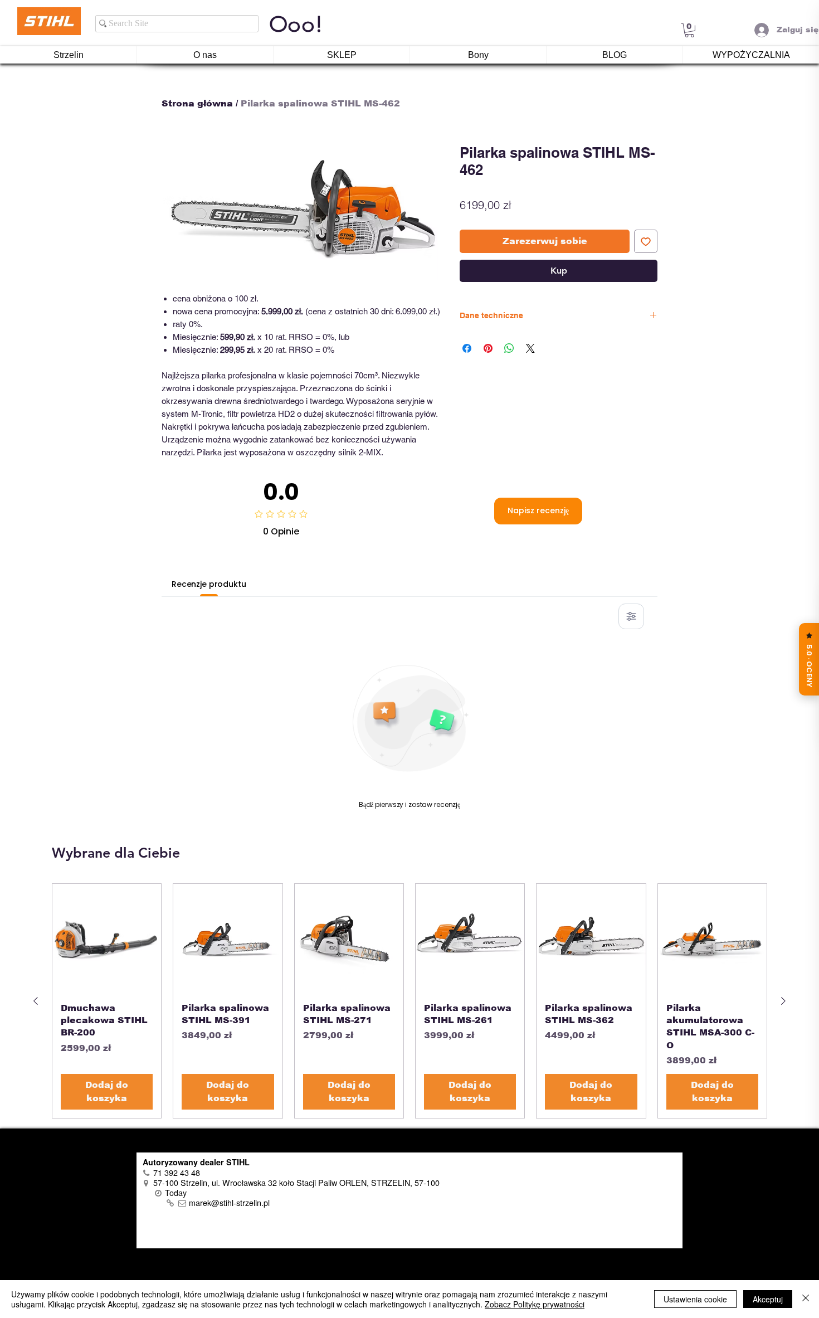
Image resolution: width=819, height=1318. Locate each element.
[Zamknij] (805, 1299)
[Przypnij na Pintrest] (488, 348)
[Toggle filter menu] (631, 616)
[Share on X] (530, 348)
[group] (409, 1001)
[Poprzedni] (35, 1001)
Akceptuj (768, 1299)
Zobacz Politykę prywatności (534, 1304)
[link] (689, 30)
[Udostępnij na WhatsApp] (509, 348)
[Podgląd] (106, 938)
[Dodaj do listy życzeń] (645, 241)
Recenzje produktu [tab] (209, 584)
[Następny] (783, 1001)
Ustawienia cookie (695, 1299)
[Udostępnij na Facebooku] (467, 348)
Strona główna (197, 103)
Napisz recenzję (538, 510)
